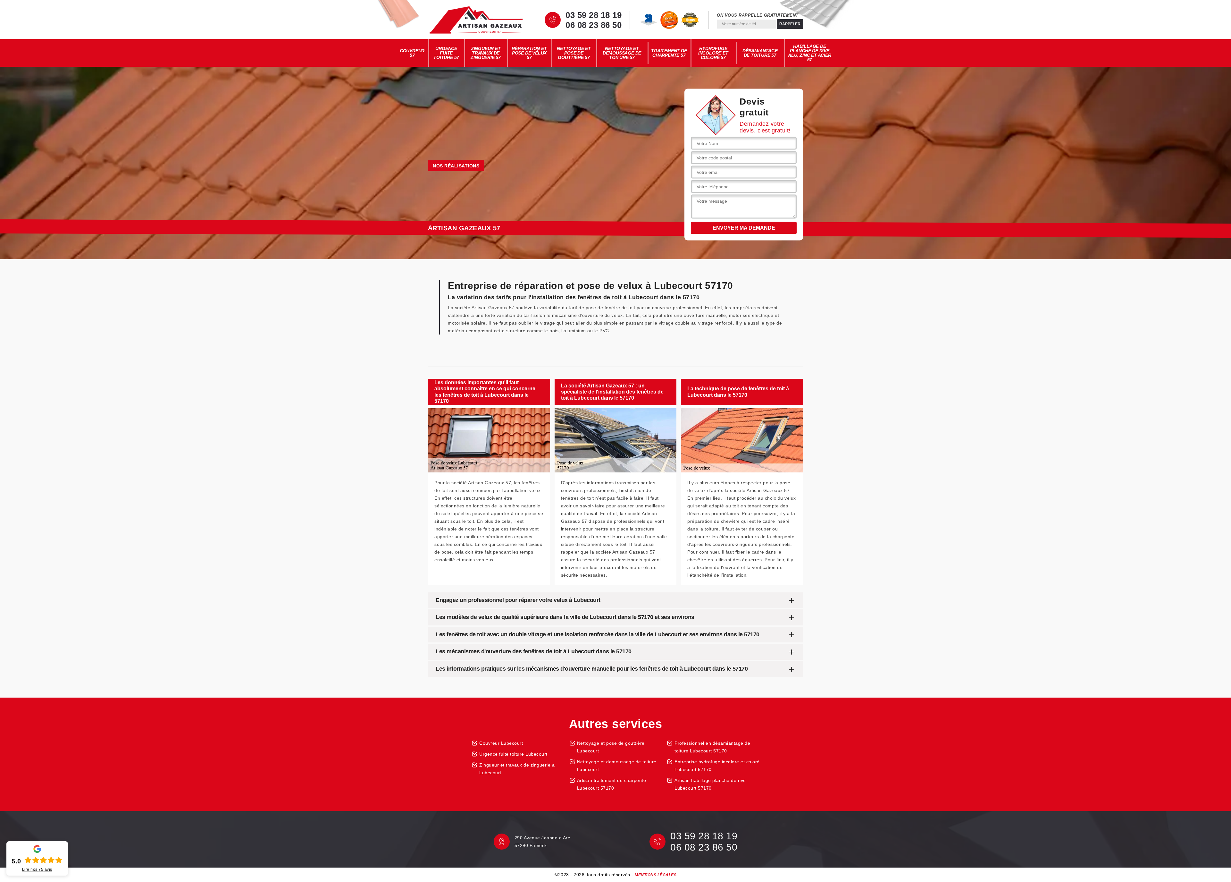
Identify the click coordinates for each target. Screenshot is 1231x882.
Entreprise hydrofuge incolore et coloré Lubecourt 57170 (717, 765)
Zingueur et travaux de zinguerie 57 (486, 53)
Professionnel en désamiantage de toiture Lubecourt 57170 (712, 747)
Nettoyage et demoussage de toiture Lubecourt (617, 765)
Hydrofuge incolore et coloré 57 (713, 53)
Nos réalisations (456, 165)
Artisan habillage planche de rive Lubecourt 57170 (710, 784)
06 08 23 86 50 (593, 25)
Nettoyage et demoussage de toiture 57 (622, 53)
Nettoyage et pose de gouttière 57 (574, 53)
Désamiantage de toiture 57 (760, 53)
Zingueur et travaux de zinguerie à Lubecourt (517, 768)
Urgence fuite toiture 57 (446, 53)
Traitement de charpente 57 (669, 53)
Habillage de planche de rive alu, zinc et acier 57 (809, 53)
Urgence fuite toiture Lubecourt (513, 754)
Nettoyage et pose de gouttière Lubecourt (611, 747)
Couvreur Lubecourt (501, 743)
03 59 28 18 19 (593, 15)
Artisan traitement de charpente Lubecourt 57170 (611, 784)
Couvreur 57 (412, 53)
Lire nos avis (37, 869)
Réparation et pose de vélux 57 (529, 53)
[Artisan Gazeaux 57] (476, 20)
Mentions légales (655, 875)
